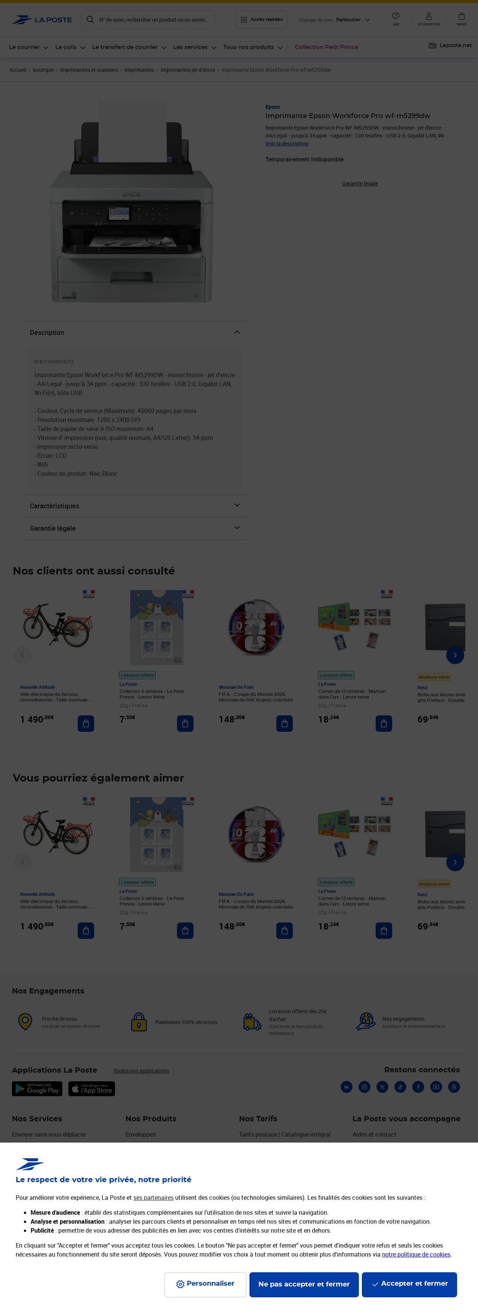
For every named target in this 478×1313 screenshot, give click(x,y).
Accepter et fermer (414, 1283)
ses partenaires (153, 1197)
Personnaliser (211, 1283)
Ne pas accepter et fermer (304, 1284)
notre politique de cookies (416, 1254)
